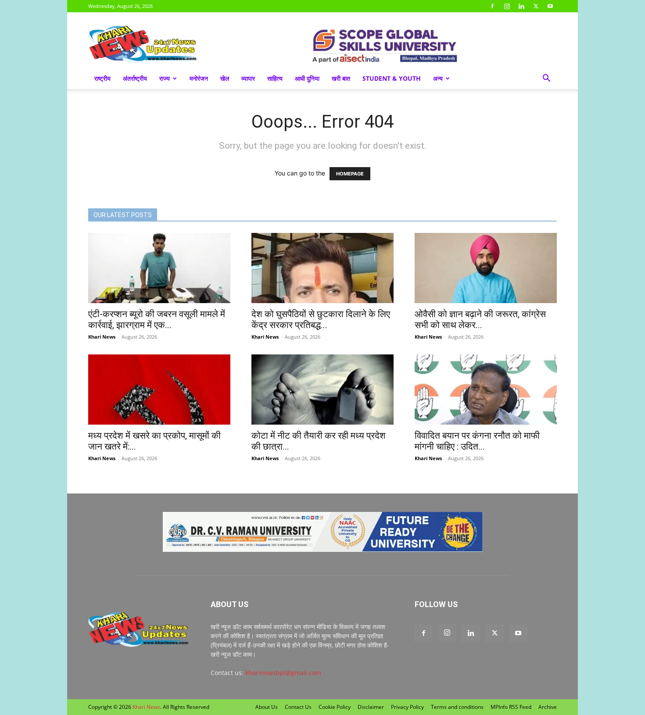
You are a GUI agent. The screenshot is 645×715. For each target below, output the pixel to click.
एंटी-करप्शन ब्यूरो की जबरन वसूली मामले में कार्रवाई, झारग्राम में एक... (156, 319)
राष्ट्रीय (102, 78)
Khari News (101, 336)
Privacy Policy (407, 707)
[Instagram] (506, 6)
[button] (546, 79)
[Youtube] (550, 6)
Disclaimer (371, 707)
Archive (547, 707)
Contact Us (298, 707)
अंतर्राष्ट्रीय (135, 78)
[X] (535, 6)
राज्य (164, 78)
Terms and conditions (457, 707)
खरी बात (341, 78)
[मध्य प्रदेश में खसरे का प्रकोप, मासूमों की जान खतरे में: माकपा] (159, 389)
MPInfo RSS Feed (511, 707)
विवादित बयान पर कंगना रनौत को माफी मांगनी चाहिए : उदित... (477, 441)
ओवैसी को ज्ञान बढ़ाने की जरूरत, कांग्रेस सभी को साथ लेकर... (480, 319)
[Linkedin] (521, 6)
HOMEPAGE (350, 174)
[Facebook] (492, 6)
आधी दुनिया (307, 78)
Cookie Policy (335, 707)
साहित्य (275, 78)
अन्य (438, 78)
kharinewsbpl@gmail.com (283, 673)
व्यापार (248, 78)
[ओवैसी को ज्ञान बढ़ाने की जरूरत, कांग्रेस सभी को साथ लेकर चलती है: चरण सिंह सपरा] (486, 268)
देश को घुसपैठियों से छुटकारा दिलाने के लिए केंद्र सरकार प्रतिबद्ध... (320, 319)
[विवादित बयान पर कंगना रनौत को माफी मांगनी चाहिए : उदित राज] (486, 389)
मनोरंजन (199, 78)
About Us (266, 707)
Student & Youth (391, 78)
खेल (224, 78)
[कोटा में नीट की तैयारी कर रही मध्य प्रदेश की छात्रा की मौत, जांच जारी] (322, 389)
